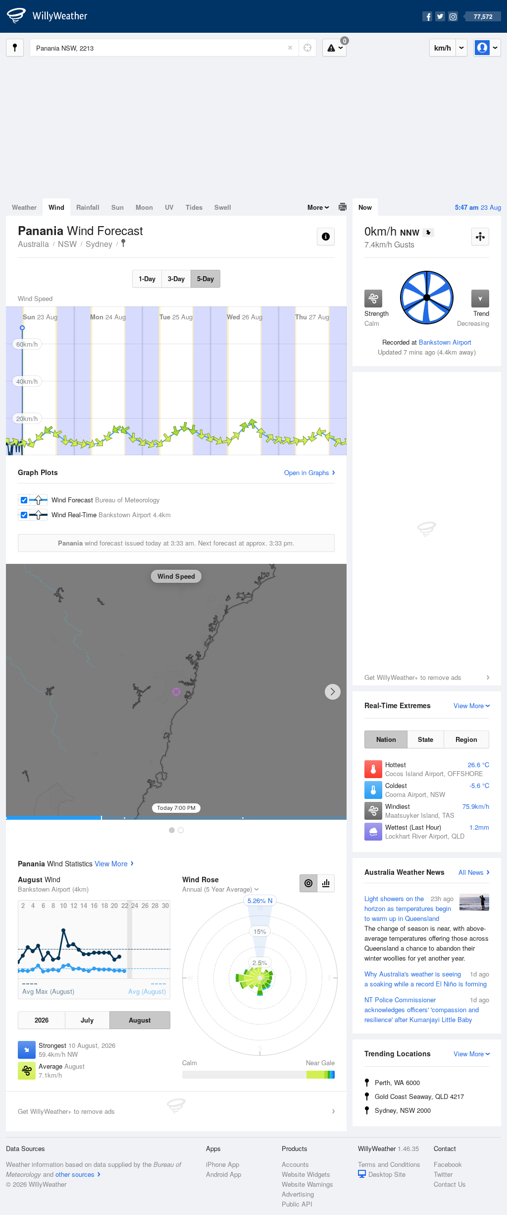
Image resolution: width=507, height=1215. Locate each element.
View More (111, 863)
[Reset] (290, 48)
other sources (75, 1174)
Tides (194, 207)
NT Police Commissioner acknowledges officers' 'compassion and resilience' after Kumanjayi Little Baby (426, 1009)
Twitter (443, 1174)
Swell (222, 207)
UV (169, 207)
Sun (117, 207)
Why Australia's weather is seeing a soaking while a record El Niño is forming (426, 978)
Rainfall (88, 207)
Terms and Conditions (389, 1164)
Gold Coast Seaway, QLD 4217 (419, 1096)
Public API (297, 1204)
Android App (223, 1174)
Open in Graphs (306, 472)
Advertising (298, 1194)
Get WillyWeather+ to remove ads (412, 677)
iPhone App (222, 1164)
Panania (123, 243)
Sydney (99, 243)
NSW (67, 243)
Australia (33, 243)
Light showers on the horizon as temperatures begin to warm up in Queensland (426, 928)
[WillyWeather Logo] (52, 16)
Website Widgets (306, 1174)
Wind (56, 207)
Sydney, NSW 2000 (403, 1110)
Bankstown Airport (445, 342)
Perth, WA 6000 (397, 1082)
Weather (24, 207)
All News (471, 872)
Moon (144, 207)
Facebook (448, 1164)
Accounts (295, 1164)
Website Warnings (307, 1184)
